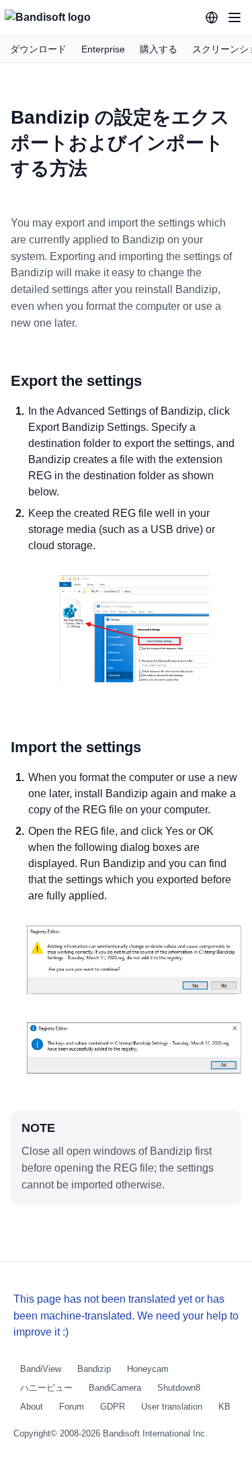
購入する (158, 49)
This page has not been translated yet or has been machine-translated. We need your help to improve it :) (126, 1315)
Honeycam (148, 1369)
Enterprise (103, 49)
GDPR (112, 1407)
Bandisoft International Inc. (155, 1433)
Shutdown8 (178, 1388)
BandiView (40, 1369)
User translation (171, 1407)
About (31, 1407)
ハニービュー (46, 1388)
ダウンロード (38, 49)
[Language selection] (211, 17)
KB (224, 1407)
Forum (71, 1407)
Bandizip (94, 1369)
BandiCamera (115, 1388)
